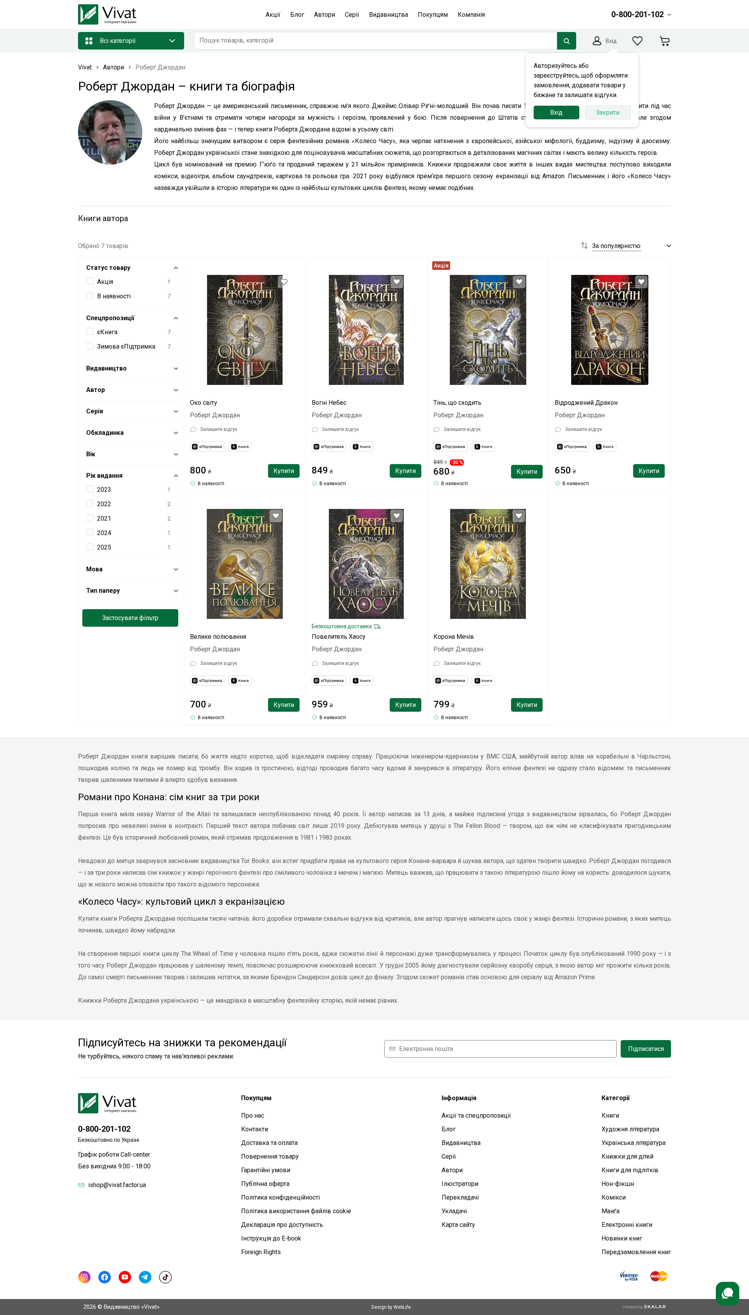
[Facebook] (104, 1277)
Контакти (254, 1129)
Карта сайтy (458, 1224)
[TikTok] (165, 1277)
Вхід (556, 112)
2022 (104, 504)
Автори (452, 1170)
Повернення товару (270, 1156)
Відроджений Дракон (586, 402)
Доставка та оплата (269, 1143)
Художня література (630, 1129)
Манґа (610, 1211)
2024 (104, 533)
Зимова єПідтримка (126, 346)
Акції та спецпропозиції (476, 1115)
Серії (449, 1156)
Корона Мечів (453, 636)
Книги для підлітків (630, 1170)
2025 (104, 547)
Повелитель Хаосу (339, 636)
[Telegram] (145, 1277)
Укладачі (454, 1211)
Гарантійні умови (265, 1170)
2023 (104, 489)
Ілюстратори (460, 1183)
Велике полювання (218, 636)
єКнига (107, 332)
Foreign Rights (261, 1252)
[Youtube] (125, 1277)
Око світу (203, 402)
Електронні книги (627, 1224)
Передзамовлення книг (636, 1252)
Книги (610, 1115)
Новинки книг (622, 1238)
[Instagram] (84, 1277)
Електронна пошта (426, 1049)
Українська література (634, 1143)
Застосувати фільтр (130, 618)
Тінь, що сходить (457, 402)
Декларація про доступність (282, 1224)
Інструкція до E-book (271, 1238)
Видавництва (461, 1143)
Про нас (252, 1115)
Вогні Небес (329, 402)
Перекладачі (460, 1197)
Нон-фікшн (618, 1183)
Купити (283, 471)
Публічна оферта (265, 1183)
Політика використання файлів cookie (296, 1211)
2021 (104, 518)
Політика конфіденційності (280, 1197)
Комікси (614, 1197)
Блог (449, 1129)
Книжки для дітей (627, 1156)
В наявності (114, 296)
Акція (105, 281)
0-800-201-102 (104, 1129)
